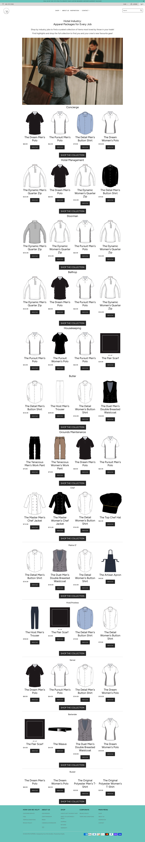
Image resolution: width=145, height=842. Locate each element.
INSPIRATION (74, 10)
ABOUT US (65, 10)
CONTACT (85, 10)
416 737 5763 (9, 4)
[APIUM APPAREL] (12, 11)
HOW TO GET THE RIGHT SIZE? (69, 834)
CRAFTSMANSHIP (47, 837)
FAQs (24, 837)
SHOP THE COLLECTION (72, 155)
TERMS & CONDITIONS (29, 840)
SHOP (57, 10)
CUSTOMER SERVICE (29, 834)
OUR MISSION (46, 834)
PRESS (43, 840)
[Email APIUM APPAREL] (3, 4)
